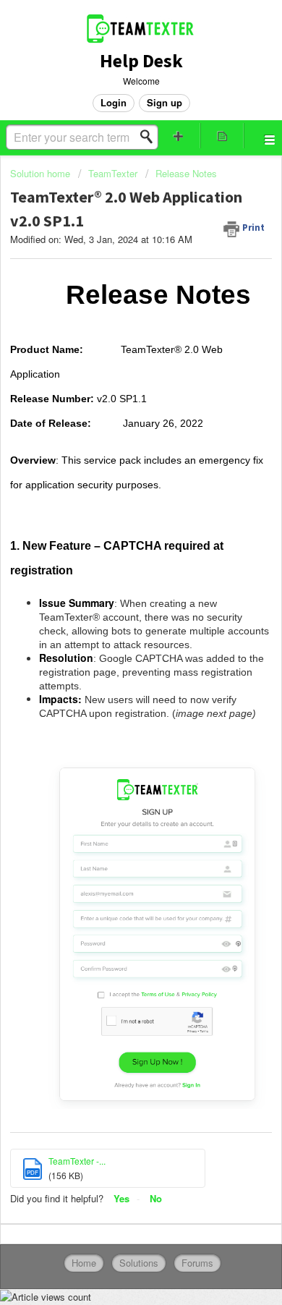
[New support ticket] (178, 135)
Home (84, 1263)
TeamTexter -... (77, 1161)
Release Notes (186, 173)
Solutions (138, 1263)
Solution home (41, 173)
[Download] (114, 653)
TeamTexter (112, 173)
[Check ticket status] (222, 135)
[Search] (150, 136)
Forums (197, 1263)
